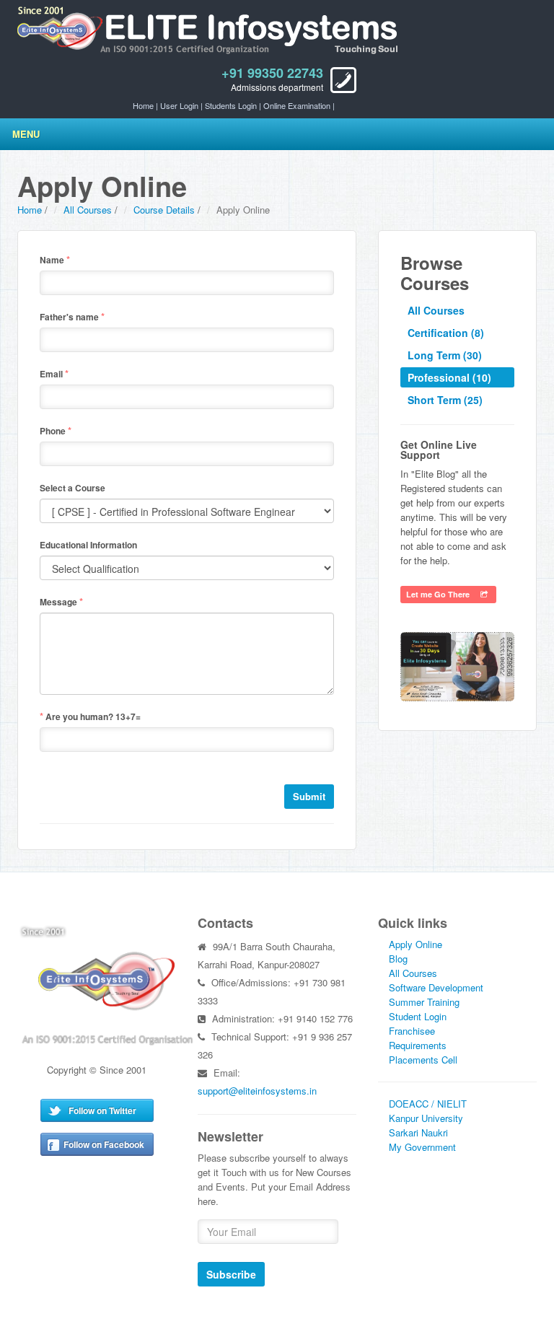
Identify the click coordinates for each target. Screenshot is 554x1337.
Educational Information (88, 544)
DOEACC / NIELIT (428, 1103)
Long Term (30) (445, 355)
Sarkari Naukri (418, 1132)
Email (54, 373)
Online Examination (296, 105)
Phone (55, 430)
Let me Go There (443, 594)
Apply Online (415, 944)
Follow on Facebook (103, 1144)
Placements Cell (423, 1059)
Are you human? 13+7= (90, 716)
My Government (422, 1147)
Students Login (231, 105)
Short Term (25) (445, 400)
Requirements (418, 1045)
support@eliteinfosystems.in (257, 1090)
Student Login (418, 1016)
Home (143, 105)
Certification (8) (446, 332)
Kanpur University (426, 1118)
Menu (26, 134)
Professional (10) (449, 377)
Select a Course (72, 487)
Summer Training (424, 1002)
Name (55, 259)
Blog (398, 958)
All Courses (87, 209)
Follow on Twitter (102, 1110)
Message (61, 601)
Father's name (72, 316)
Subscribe (231, 1274)
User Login (179, 105)
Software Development (436, 987)
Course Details (164, 209)
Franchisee (412, 1031)
